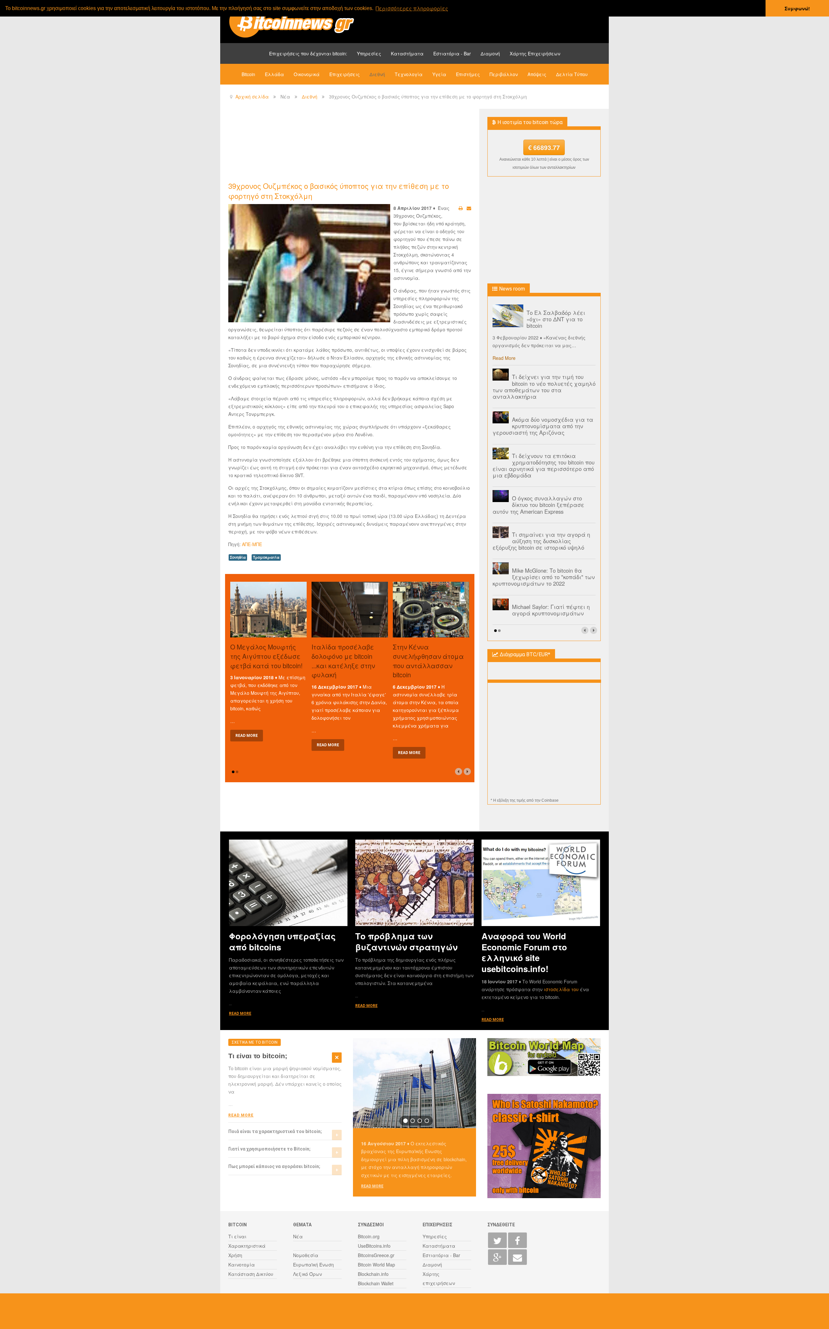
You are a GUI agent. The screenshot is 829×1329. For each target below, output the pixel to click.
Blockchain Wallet (375, 1283)
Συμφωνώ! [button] (797, 8)
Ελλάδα (274, 74)
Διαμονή (490, 53)
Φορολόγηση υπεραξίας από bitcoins (282, 941)
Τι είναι (237, 1236)
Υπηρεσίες (369, 53)
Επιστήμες (468, 74)
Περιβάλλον (504, 74)
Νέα (298, 1236)
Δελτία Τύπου (572, 74)
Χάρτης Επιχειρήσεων (535, 53)
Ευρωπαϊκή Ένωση (313, 1264)
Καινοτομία (241, 1264)
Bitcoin (248, 74)
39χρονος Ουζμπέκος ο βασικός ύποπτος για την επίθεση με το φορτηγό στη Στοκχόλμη (338, 190)
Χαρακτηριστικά (247, 1246)
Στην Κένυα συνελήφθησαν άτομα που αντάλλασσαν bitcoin (428, 660)
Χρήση (235, 1255)
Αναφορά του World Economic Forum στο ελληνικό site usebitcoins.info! (524, 952)
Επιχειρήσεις (344, 74)
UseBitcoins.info (374, 1246)
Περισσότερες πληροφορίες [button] (412, 8)
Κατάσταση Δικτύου (250, 1274)
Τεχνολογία (409, 74)
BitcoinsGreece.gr (376, 1255)
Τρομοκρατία (266, 557)
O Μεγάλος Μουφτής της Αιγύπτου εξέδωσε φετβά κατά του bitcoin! (266, 656)
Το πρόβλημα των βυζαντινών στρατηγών (406, 941)
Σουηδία (238, 557)
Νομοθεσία (305, 1255)
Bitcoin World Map (376, 1264)
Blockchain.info (373, 1274)
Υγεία (439, 74)
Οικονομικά (307, 74)
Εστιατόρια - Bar (452, 53)
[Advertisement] (346, 144)
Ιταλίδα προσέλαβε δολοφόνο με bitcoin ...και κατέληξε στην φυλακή (343, 660)
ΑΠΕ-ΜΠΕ (252, 544)
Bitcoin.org (369, 1236)
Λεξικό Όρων (307, 1274)
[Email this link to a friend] (469, 208)
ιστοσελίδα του (562, 989)
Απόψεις (537, 74)
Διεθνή (377, 74)
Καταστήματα (407, 53)
